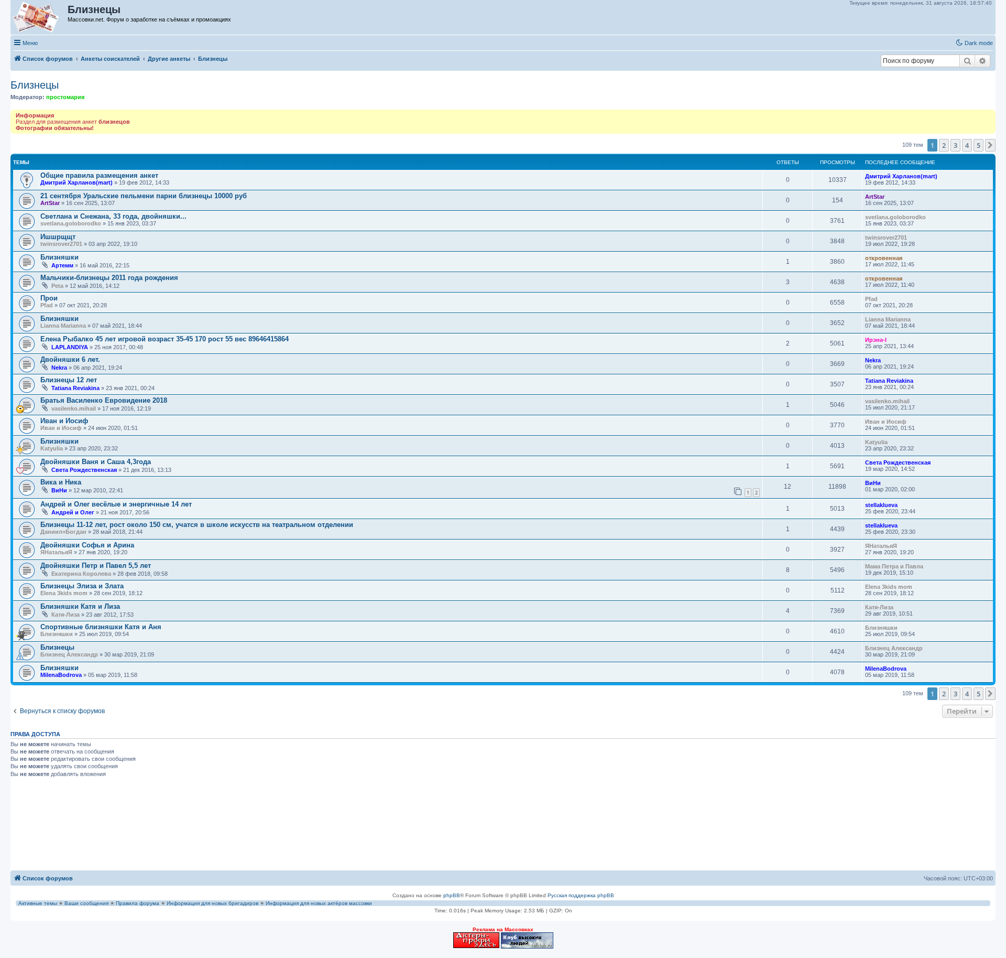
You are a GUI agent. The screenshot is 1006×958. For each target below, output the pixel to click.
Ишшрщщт (57, 237)
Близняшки (59, 257)
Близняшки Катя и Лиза (80, 606)
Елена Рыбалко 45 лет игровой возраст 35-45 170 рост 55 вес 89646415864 (164, 339)
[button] (990, 145)
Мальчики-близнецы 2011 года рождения (109, 278)
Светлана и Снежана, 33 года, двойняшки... (113, 216)
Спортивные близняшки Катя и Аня (100, 627)
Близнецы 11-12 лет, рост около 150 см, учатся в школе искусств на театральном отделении (196, 525)
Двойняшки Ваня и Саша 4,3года (95, 462)
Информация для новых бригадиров (212, 903)
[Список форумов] (40, 17)
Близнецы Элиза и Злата (82, 586)
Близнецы (34, 85)
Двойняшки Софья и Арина (87, 545)
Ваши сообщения (86, 903)
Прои (49, 298)
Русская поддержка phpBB (581, 895)
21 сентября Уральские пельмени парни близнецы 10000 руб (143, 196)
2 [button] (944, 145)
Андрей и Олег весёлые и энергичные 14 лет (116, 504)
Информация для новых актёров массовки (319, 903)
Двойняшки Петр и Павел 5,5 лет (95, 565)
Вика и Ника (60, 482)
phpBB (451, 895)
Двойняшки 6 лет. (70, 359)
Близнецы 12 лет (68, 380)
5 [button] (978, 145)
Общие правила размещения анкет (99, 175)
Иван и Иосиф (64, 421)
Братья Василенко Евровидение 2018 (103, 400)
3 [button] (955, 145)
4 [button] (967, 145)
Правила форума (137, 903)
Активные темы (37, 903)
